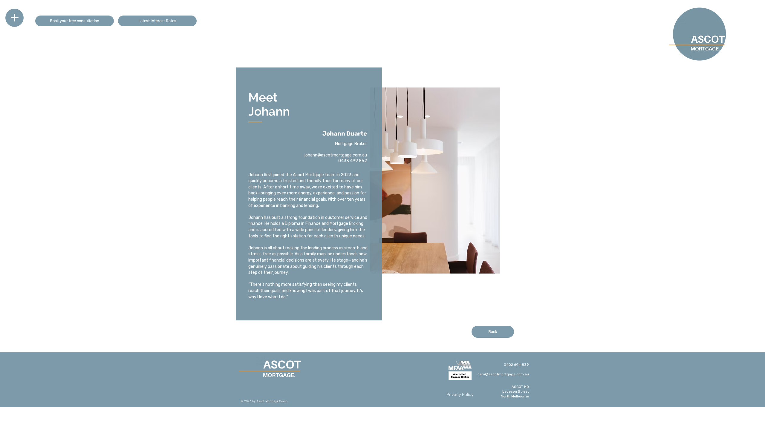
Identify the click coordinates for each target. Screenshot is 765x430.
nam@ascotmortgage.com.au (503, 374)
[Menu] (14, 18)
